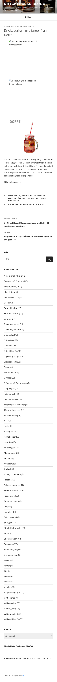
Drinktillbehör (10, 351)
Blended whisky (11, 297)
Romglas (8, 512)
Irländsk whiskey (11, 399)
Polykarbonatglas (12, 485)
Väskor (7, 582)
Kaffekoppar (10, 437)
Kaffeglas (40, 196)
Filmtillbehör (10, 372)
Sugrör (40, 204)
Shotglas (8, 523)
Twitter (7, 576)
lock (32, 204)
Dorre (11, 204)
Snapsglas (9, 544)
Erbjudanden (10, 362)
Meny (29, 17)
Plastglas (8, 480)
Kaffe (6, 426)
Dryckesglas (27, 27)
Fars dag (8, 367)
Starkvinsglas (10, 549)
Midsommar (9, 453)
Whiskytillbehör (11, 619)
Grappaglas (9, 388)
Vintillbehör (9, 598)
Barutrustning (10, 287)
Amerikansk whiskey (13, 276)
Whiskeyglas (10, 603)
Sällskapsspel (10, 517)
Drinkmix (8, 346)
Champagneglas (11, 324)
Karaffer (8, 442)
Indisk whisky (10, 394)
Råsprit (7, 507)
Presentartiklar (36, 198)
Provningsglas (10, 501)
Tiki (5, 571)
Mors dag (8, 458)
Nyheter (12, 198)
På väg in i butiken (12, 474)
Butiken (7, 319)
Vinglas (7, 587)
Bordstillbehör (10, 308)
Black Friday (9, 292)
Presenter (13, 201)
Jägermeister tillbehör (14, 405)
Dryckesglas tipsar (12, 356)
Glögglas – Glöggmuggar (15, 383)
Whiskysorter (10, 614)
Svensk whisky (11, 555)
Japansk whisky (11, 415)
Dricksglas (14, 196)
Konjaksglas (9, 447)
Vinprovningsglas (12, 592)
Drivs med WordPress (13, 676)
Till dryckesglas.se (12, 182)
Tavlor (7, 566)
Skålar (7, 533)
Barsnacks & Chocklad (14, 281)
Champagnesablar (12, 329)
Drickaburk (22, 204)
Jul (5, 421)
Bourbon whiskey (12, 313)
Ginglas (7, 378)
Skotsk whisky (10, 539)
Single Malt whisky (12, 528)
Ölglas (22, 198)
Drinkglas (27, 196)
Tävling (7, 560)
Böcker (7, 303)
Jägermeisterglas (12, 410)
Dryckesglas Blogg (24, 4)
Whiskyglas (9, 608)
